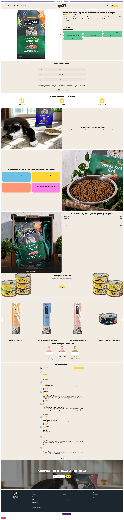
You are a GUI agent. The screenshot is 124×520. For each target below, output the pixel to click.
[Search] (120, 6)
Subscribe (68, 476)
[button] (1, 34)
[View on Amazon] (41, 372)
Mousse (33, 499)
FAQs (63, 497)
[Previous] (2, 320)
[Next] (122, 320)
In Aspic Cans (34, 505)
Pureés (33, 500)
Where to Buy (114, 5)
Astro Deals (107, 5)
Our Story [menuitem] (10, 5)
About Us (64, 494)
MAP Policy (95, 496)
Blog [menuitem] (15, 5)
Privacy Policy (95, 494)
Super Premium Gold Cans (36, 507)
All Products (34, 494)
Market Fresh (66, 10)
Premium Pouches (35, 502)
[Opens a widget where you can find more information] (3, 518)
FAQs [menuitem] (18, 5)
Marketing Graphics (65, 499)
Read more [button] (45, 411)
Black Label (34, 504)
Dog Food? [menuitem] (23, 5)
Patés (33, 497)
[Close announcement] (122, 1)
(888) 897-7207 (15, 496)
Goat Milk (33, 508)
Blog (63, 496)
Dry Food (33, 496)
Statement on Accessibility (98, 497)
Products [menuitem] (5, 5)
